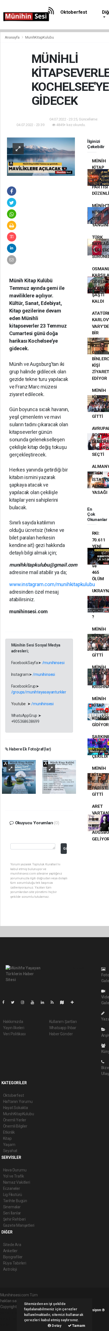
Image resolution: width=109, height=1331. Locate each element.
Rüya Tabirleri (14, 1263)
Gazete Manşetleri (19, 1225)
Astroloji (10, 1269)
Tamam (78, 1325)
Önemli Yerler (15, 1120)
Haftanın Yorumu (18, 1101)
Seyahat (10, 1150)
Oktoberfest (73, 12)
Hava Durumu (15, 1170)
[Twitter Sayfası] (15, 1002)
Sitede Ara (12, 1244)
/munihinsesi (53, 662)
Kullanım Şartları (63, 1021)
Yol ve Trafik (13, 1176)
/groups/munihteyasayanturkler (38, 692)
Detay (56, 1325)
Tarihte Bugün (15, 1201)
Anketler (10, 1251)
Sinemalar (12, 1207)
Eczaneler (11, 1188)
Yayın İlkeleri (13, 1028)
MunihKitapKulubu (39, 37)
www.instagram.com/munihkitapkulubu (52, 584)
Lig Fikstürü (12, 1194)
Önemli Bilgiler (15, 1126)
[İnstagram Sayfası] (25, 1002)
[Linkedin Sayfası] (45, 1002)
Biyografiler (13, 1257)
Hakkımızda (13, 1021)
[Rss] (54, 1002)
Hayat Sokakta (15, 1107)
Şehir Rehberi (14, 1219)
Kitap (7, 1138)
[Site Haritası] (64, 1002)
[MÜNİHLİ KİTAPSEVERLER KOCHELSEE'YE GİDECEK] (41, 156)
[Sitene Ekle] (74, 1002)
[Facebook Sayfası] (5, 1002)
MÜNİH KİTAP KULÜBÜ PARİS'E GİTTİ (100, 781)
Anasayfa (12, 37)
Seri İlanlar (12, 1213)
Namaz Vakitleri (16, 1182)
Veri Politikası (14, 1034)
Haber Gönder (61, 1034)
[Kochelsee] (19, 776)
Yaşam (9, 1144)
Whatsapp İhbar (62, 1028)
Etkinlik (9, 1132)
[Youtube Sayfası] (35, 1002)
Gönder (65, 848)
